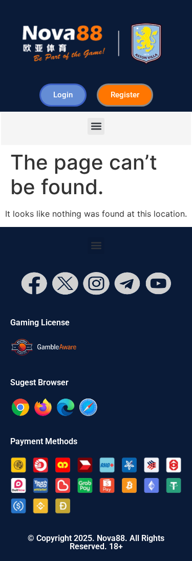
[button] (96, 126)
